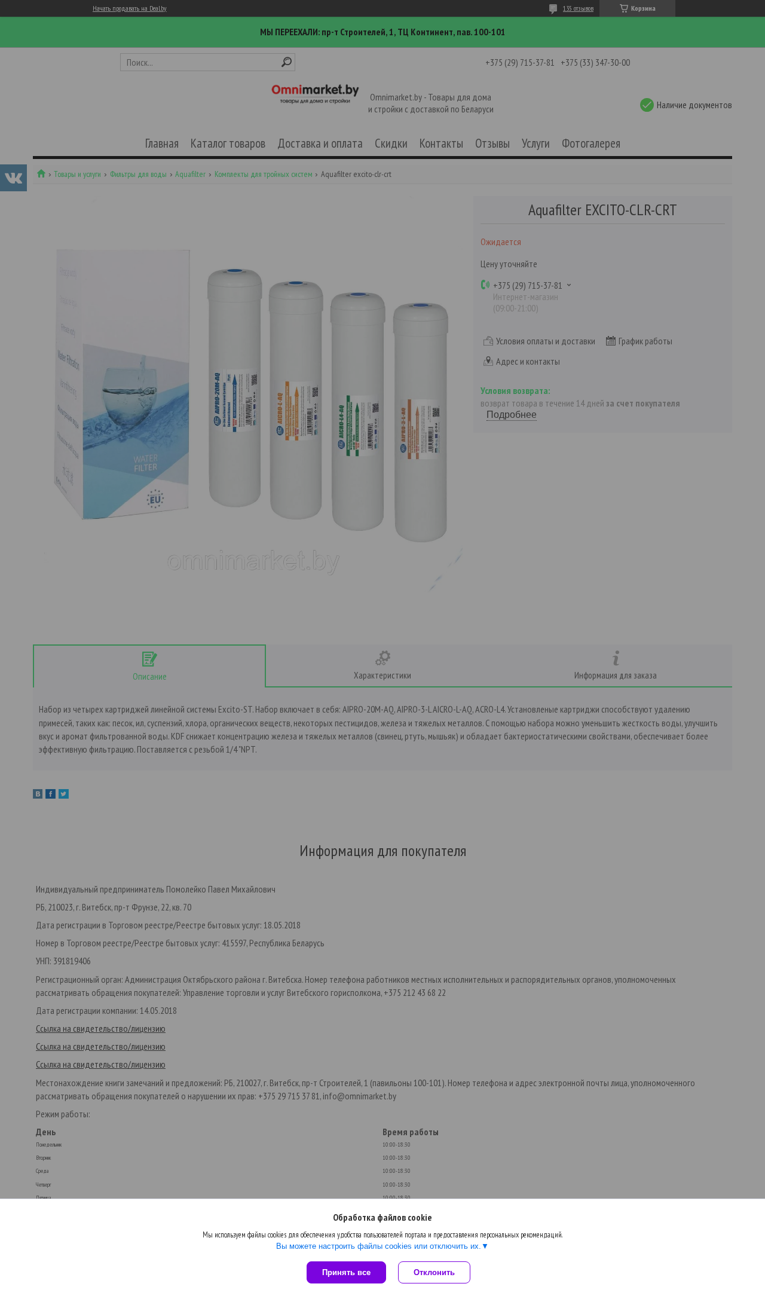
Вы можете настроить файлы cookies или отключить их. (378, 1246)
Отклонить (434, 1272)
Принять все (346, 1272)
